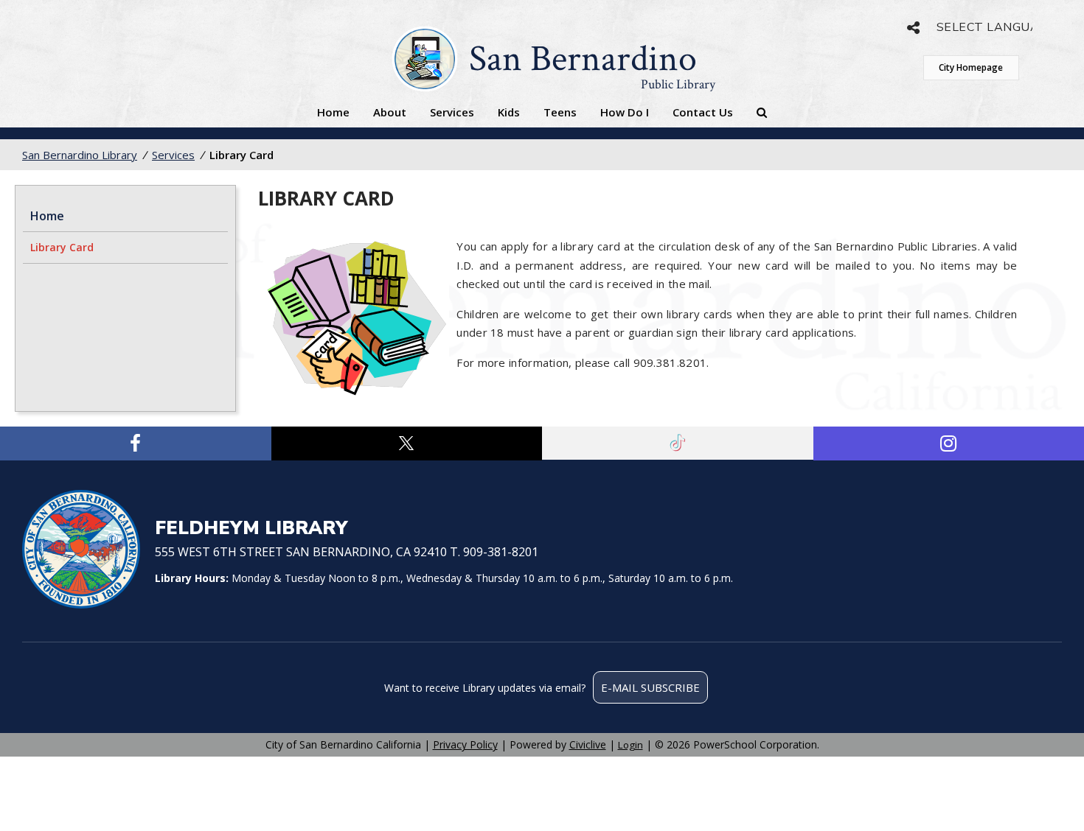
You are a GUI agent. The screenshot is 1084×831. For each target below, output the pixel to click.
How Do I (624, 112)
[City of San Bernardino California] (81, 551)
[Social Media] (913, 28)
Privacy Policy (465, 744)
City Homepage (971, 67)
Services (452, 112)
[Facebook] (135, 443)
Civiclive (587, 744)
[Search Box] (762, 112)
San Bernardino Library (79, 154)
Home (333, 112)
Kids (509, 112)
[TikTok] (677, 443)
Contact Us (703, 112)
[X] (407, 443)
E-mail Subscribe (650, 687)
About (389, 112)
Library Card (62, 247)
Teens (560, 112)
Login (630, 744)
